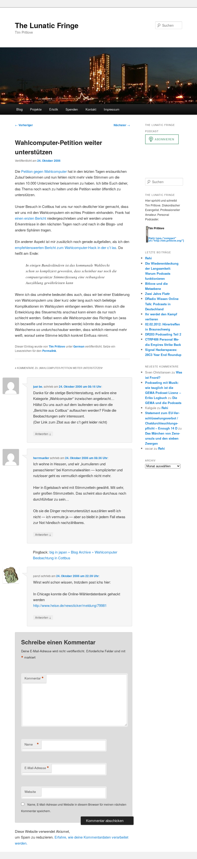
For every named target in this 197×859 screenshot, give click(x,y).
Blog (19, 109)
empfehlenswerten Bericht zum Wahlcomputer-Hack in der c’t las (65, 247)
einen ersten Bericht (30, 218)
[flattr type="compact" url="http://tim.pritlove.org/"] (166, 239)
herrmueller (41, 458)
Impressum (111, 109)
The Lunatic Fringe (47, 25)
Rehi (148, 258)
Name (32, 744)
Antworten (43, 433)
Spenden (72, 109)
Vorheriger (24, 125)
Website (30, 791)
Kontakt (91, 109)
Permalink (49, 351)
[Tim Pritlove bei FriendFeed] (169, 235)
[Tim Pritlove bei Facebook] (174, 235)
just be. (38, 386)
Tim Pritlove (57, 346)
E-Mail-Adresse (37, 768)
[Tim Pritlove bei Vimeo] (155, 235)
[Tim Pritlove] (147, 241)
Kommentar (34, 678)
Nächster (122, 125)
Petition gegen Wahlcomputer (44, 171)
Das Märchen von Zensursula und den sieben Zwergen (162, 438)
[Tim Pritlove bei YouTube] (164, 235)
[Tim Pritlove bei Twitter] (150, 235)
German (78, 346)
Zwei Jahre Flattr (157, 293)
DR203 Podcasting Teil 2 (163, 334)
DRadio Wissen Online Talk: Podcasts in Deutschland (162, 303)
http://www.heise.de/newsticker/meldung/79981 (70, 605)
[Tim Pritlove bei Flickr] (160, 235)
